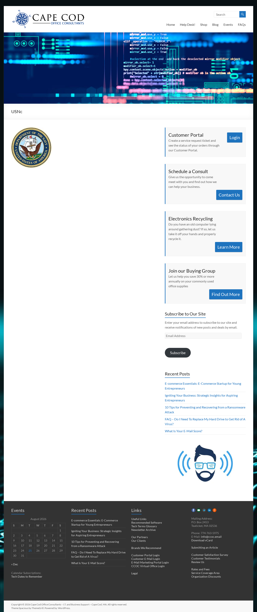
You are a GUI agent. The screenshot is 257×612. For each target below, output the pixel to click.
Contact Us (229, 194)
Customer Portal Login (145, 555)
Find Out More (226, 294)
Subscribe (178, 352)
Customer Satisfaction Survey (209, 554)
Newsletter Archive (143, 529)
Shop (203, 24)
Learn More (228, 247)
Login (234, 137)
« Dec (14, 564)
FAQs (242, 24)
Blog (215, 24)
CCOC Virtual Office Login (148, 566)
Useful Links (138, 519)
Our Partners (139, 537)
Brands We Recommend (146, 548)
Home (170, 24)
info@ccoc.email (211, 536)
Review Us (197, 562)
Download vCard (202, 540)
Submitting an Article (204, 547)
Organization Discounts (206, 576)
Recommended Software (146, 522)
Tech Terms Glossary (144, 526)
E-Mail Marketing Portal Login (150, 562)
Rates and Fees (200, 569)
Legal (134, 573)
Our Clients (138, 540)
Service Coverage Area (205, 573)
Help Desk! (187, 24)
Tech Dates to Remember (26, 576)
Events (228, 24)
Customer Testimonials (205, 558)
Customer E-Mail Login (145, 558)
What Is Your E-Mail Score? (183, 431)
